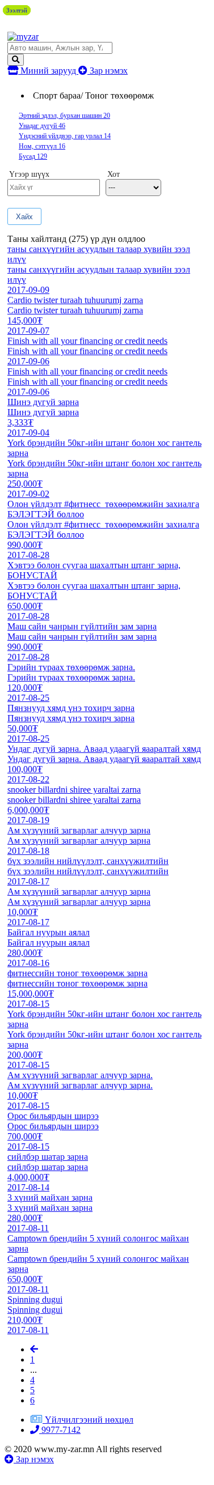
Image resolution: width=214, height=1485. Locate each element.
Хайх (24, 216)
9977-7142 (60, 1430)
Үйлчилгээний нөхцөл (89, 1419)
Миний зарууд (48, 70)
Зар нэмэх (107, 70)
